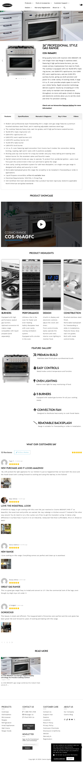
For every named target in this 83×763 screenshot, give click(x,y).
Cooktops (5, 712)
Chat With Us (29, 717)
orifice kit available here (36, 175)
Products (28, 3)
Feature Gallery (68, 105)
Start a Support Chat (28, 727)
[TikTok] (67, 719)
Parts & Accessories (43, 3)
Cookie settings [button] (59, 759)
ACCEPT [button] (70, 758)
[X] (74, 719)
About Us (56, 7)
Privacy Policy (48, 725)
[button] (32, 3)
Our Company (69, 712)
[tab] (8, 116)
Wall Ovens (6, 728)
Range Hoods (6, 731)
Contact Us (47, 712)
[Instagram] (64, 719)
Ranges (4, 720)
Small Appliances (8, 725)
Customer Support (60, 3)
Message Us (28, 714)
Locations (46, 720)
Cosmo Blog (68, 714)
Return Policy (48, 723)
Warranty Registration (42, 7)
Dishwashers (6, 714)
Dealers (27, 7)
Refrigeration (6, 723)
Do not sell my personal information (66, 755)
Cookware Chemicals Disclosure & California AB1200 (51, 731)
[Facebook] (69, 719)
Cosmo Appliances (48, 759)
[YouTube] (72, 719)
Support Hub (48, 714)
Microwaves (6, 717)
